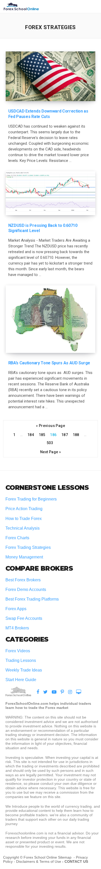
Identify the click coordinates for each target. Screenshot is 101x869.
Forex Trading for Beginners (31, 499)
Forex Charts (17, 538)
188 (76, 434)
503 (50, 442)
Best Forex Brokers (23, 580)
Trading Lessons (20, 660)
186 (53, 434)
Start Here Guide (20, 679)
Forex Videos (17, 651)
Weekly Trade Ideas (23, 670)
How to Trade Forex (23, 518)
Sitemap (65, 857)
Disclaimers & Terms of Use (38, 861)
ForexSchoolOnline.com (21, 6)
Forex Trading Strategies (28, 547)
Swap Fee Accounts (23, 618)
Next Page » (50, 452)
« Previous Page (50, 425)
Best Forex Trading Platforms (32, 599)
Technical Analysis (22, 528)
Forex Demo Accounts (25, 589)
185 (42, 434)
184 (30, 434)
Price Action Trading (23, 508)
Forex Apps (15, 609)
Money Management (24, 557)
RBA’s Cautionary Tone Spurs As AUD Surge (49, 362)
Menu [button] (91, 6)
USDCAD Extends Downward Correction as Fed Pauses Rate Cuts (48, 114)
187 (64, 434)
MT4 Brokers (17, 628)
